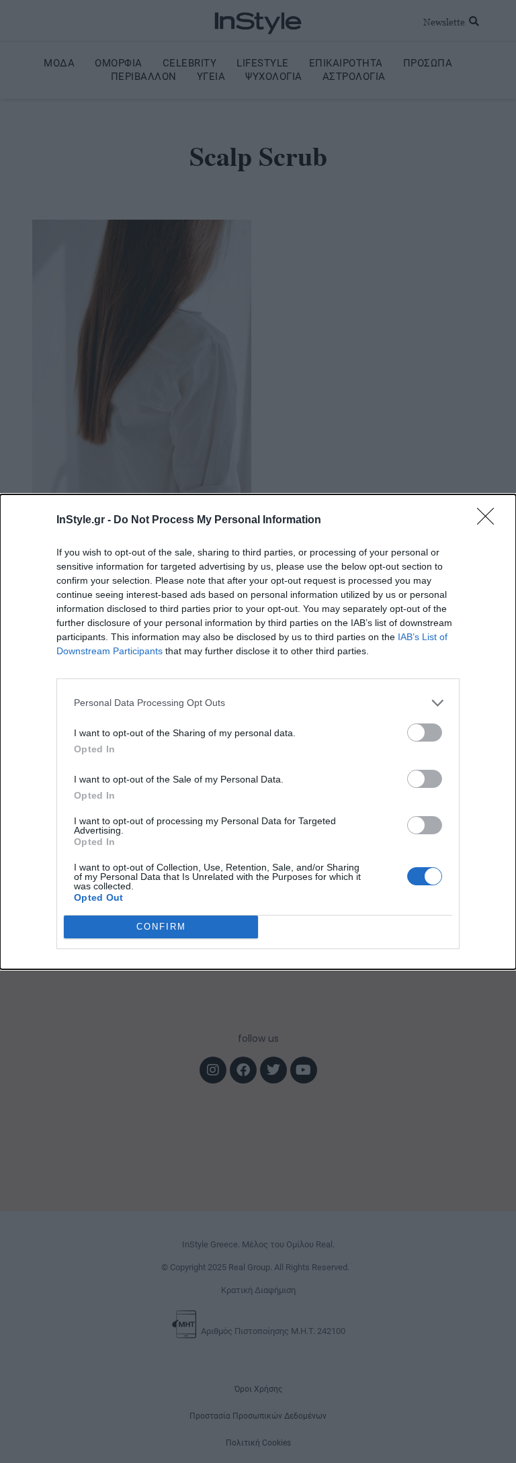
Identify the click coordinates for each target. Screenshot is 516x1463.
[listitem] (258, 703)
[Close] (490, 520)
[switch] (424, 732)
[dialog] (258, 731)
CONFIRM (161, 927)
